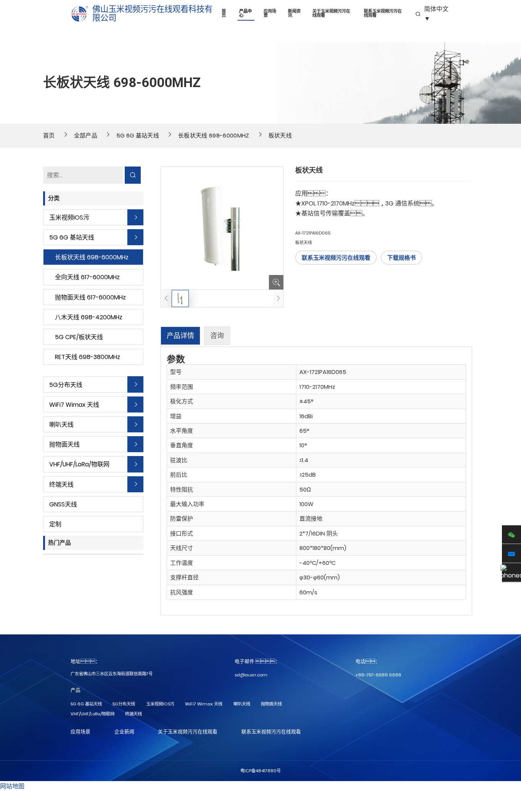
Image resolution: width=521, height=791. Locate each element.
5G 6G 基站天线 (137, 135)
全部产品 (85, 135)
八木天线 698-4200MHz (88, 317)
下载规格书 (401, 258)
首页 (224, 13)
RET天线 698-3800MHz (87, 357)
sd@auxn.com (251, 675)
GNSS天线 (63, 504)
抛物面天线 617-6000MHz (90, 297)
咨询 (217, 335)
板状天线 (280, 135)
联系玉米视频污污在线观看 (383, 13)
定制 (55, 524)
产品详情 (180, 335)
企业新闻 (124, 731)
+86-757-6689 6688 (378, 675)
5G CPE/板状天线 (79, 337)
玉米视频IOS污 (69, 217)
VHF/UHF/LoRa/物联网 (79, 464)
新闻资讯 (294, 13)
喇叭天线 (61, 424)
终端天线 (61, 484)
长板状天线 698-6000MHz (213, 135)
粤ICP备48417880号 (260, 771)
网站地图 (12, 786)
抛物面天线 (64, 444)
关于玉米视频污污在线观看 (331, 13)
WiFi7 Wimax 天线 (74, 404)
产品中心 (245, 13)
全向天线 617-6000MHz (87, 277)
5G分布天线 (65, 384)
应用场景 (270, 13)
